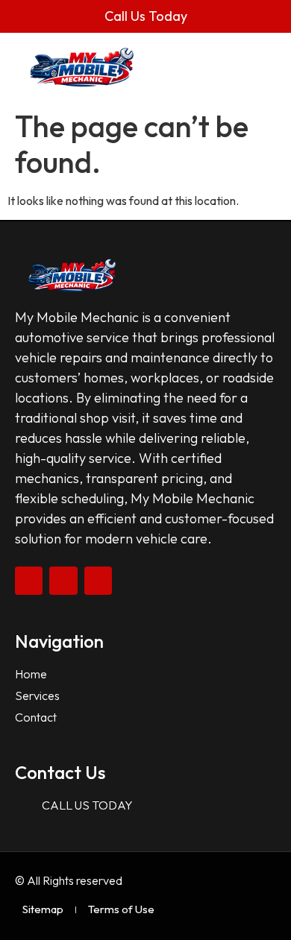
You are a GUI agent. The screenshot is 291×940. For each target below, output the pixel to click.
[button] (255, 67)
